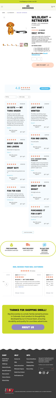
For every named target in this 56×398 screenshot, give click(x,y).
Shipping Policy (30, 365)
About (34, 33)
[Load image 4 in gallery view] (17, 45)
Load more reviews (28, 232)
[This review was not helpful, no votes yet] (23, 132)
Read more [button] (21, 286)
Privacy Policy (29, 362)
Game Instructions (19, 365)
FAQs (15, 362)
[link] (28, 293)
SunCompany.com (18, 375)
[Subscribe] (52, 368)
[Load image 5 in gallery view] (21, 45)
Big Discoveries (22, 391)
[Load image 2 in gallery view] (8, 45)
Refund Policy (5, 380)
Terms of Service (6, 377)
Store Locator (5, 373)
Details (41, 33)
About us (28, 327)
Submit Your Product (19, 372)
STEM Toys (4, 363)
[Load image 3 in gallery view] (13, 45)
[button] (26, 28)
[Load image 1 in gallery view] (4, 45)
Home (3, 12)
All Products (11, 12)
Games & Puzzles (6, 367)
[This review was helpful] (20, 132)
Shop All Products (6, 370)
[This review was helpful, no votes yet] (44, 148)
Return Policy (29, 368)
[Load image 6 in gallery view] (26, 45)
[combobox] (11, 97)
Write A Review (44, 88)
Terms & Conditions (31, 358)
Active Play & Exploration (5, 359)
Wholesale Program (19, 368)
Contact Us (17, 358)
